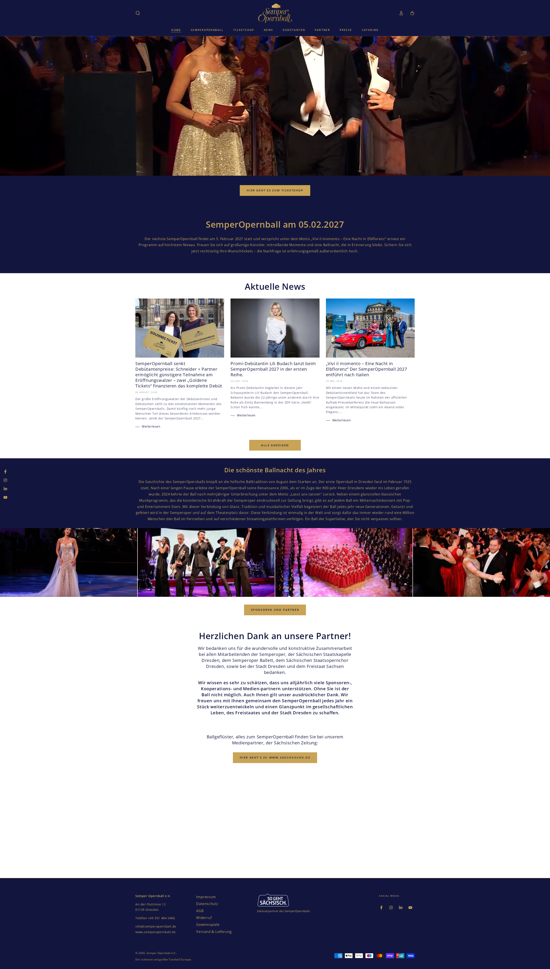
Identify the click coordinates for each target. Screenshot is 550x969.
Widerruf (204, 917)
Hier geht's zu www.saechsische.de (275, 757)
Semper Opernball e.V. (161, 953)
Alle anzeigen (275, 445)
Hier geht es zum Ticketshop (275, 190)
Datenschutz (207, 903)
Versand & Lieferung (214, 931)
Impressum (206, 896)
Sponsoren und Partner (275, 610)
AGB (199, 910)
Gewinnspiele (207, 924)
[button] (137, 13)
